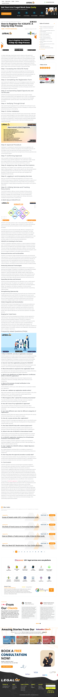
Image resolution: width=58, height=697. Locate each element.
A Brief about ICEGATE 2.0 (45, 46)
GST (9, 569)
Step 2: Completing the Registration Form (46, 28)
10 (42, 551)
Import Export (49, 569)
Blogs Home (7, 1)
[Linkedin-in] (45, 68)
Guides (13, 1)
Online (33, 569)
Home (3, 1)
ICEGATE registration (12, 481)
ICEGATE (9, 580)
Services (17, 1)
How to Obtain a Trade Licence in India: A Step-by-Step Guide (23, 536)
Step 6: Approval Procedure (45, 35)
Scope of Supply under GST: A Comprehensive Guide (20, 517)
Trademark (41, 569)
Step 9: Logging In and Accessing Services (46, 42)
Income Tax (24, 569)
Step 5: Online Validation (44, 34)
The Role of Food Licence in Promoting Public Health (20, 527)
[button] (30, 21)
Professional (16, 580)
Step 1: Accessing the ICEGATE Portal (47, 26)
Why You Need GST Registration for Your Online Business (22, 545)
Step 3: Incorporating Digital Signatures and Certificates (47, 31)
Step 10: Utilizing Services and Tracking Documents (47, 44)
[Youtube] (49, 68)
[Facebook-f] (41, 68)
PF (41, 580)
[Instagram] (43, 68)
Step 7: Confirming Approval (45, 37)
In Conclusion (42, 49)
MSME (33, 580)
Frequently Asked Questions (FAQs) (46, 47)
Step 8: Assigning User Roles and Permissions (46, 39)
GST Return (16, 569)
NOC (49, 580)
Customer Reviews (5, 3)
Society (25, 580)
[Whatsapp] (47, 68)
